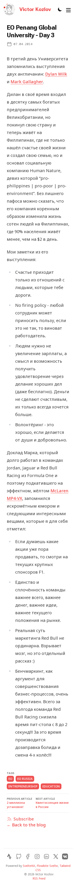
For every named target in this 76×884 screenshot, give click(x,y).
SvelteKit (29, 866)
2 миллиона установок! (16, 805)
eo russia (25, 779)
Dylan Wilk (56, 74)
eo (10, 779)
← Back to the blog (26, 825)
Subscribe (20, 819)
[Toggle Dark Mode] (60, 9)
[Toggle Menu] (68, 9)
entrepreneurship (22, 786)
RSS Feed (39, 878)
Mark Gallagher (27, 81)
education (51, 786)
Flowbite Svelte (47, 866)
